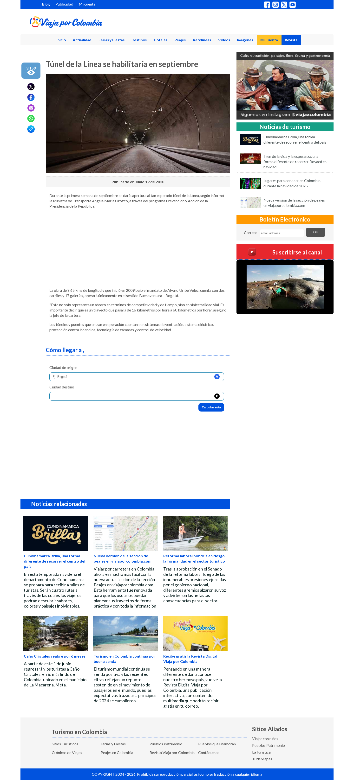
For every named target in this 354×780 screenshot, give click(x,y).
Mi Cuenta (269, 40)
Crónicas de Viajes (67, 752)
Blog (46, 4)
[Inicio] (89, 23)
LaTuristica (261, 752)
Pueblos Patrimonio (166, 744)
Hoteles (160, 40)
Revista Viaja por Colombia (172, 752)
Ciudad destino (61, 387)
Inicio (61, 40)
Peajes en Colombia (117, 752)
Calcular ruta (211, 407)
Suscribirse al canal (297, 251)
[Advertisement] (138, 250)
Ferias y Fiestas (111, 40)
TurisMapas (262, 758)
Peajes (180, 40)
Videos (224, 40)
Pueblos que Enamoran (217, 744)
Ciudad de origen (63, 367)
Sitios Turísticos (65, 744)
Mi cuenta (87, 4)
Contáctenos (208, 752)
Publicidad (64, 4)
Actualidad (82, 40)
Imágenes (245, 40)
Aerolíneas (202, 40)
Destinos (139, 40)
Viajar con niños (265, 738)
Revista (291, 40)
